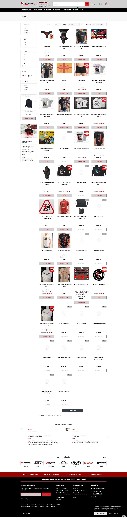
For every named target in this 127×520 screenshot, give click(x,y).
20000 (87, 291)
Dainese (26, 466)
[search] (87, 4)
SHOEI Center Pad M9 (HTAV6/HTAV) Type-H (98, 358)
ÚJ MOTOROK (47, 10)
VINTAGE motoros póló (47, 250)
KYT (76, 466)
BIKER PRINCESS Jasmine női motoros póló (46, 115)
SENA (88, 466)
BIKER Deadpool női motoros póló (81, 148)
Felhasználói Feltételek (78, 492)
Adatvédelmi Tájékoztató (113, 513)
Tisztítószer (27, 33)
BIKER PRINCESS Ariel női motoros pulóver (98, 115)
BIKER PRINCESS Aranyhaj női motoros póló (98, 81)
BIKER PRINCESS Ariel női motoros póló (81, 115)
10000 (79, 291)
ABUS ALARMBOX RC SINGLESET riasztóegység (81, 217)
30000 (81, 292)
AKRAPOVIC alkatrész (81, 357)
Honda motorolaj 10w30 (99, 250)
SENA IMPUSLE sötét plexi (64, 391)
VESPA (26, 89)
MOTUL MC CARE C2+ (99, 216)
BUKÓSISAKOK (38, 10)
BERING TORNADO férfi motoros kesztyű (47, 183)
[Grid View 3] (56, 24)
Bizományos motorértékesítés (63, 495)
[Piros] (23, 76)
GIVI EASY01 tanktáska (81, 323)
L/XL (48, 53)
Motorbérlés (59, 499)
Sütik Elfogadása (100, 513)
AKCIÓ (81, 10)
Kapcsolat (75, 488)
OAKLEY (63, 466)
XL (24, 63)
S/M (45, 53)
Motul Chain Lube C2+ (81, 182)
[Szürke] (31, 76)
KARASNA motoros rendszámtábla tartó (64, 47)
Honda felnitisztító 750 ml (81, 250)
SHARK (101, 466)
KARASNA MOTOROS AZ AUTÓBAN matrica (47, 217)
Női (25, 45)
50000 (85, 294)
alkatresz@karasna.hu (27, 159)
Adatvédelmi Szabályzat (79, 490)
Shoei (38, 466)
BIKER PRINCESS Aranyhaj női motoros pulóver (64, 183)
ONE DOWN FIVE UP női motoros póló (47, 81)
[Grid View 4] (59, 24)
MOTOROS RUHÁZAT (26, 10)
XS (24, 54)
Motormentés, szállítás (61, 488)
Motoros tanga (47, 46)
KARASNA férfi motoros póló (99, 148)
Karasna (27, 13)
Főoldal (22, 13)
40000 (77, 294)
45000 (81, 294)
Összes (104, 457)
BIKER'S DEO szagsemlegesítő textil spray (46, 149)
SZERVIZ (75, 10)
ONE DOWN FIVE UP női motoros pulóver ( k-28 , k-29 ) (47, 324)
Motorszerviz (74, 431)
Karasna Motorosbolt (32, 431)
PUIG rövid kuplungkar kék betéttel (99, 323)
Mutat (65, 24)
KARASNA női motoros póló (64, 250)
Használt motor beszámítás (62, 492)
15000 (83, 291)
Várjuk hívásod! (97, 493)
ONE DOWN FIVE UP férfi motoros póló (81, 47)
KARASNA (26, 87)
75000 (79, 296)
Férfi (25, 42)
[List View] (53, 24)
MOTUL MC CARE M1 (64, 148)
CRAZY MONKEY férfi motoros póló (64, 114)
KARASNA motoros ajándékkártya (99, 46)
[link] (46, 36)
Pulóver (26, 30)
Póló (25, 28)
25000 (77, 292)
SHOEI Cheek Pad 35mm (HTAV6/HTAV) (47, 392)
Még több (73, 411)
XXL (25, 66)
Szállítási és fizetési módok (80, 495)
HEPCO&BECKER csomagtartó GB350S (64, 358)
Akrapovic (51, 466)
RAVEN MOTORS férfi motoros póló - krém (64, 285)
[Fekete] (26, 76)
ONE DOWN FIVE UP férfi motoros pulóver (47, 285)
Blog (74, 497)
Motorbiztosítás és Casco (62, 490)
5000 (76, 291)
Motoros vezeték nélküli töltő (99, 284)
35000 (85, 292)
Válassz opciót (29, 118)
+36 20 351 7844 (43, 2)
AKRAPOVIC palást (47, 357)
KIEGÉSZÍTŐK (57, 10)
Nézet (49, 24)
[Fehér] (29, 76)
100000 (83, 296)
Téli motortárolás (60, 497)
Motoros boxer (81, 80)
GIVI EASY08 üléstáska (64, 323)
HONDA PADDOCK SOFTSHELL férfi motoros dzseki (28, 111)
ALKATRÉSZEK (67, 10)
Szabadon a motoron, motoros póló (64, 216)
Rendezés (88, 24)
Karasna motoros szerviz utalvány (81, 284)
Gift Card (64, 80)
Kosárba (64, 59)
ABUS (25, 85)
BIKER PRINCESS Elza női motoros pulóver (99, 183)
